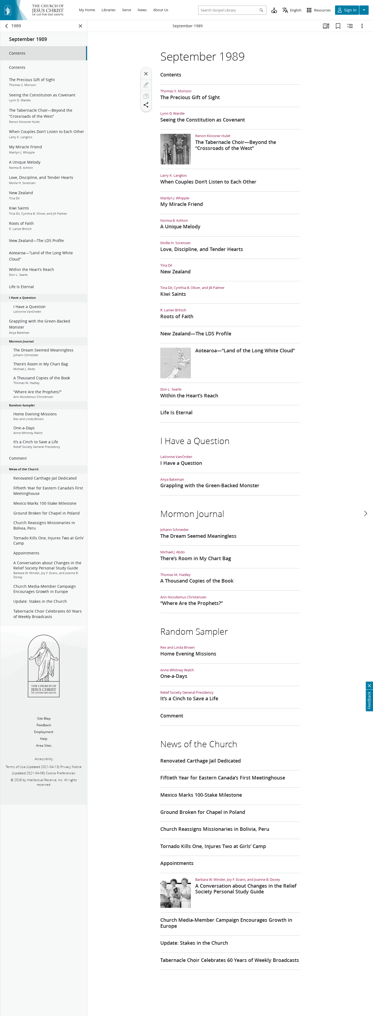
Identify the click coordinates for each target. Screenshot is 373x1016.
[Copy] (146, 96)
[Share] (146, 105)
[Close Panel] (80, 26)
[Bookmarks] (338, 26)
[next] (365, 513)
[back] (6, 26)
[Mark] (146, 85)
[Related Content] (350, 26)
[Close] (146, 73)
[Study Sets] (326, 26)
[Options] (362, 26)
